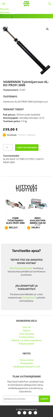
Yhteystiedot (26, 363)
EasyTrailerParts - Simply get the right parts (26, 3)
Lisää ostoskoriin (27, 147)
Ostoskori (5, 12)
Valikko (3, 3)
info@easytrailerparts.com (26, 366)
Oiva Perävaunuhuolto (21, 268)
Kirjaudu (4, 9)
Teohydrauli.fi (29, 297)
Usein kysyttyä (26, 333)
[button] (47, 29)
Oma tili (26, 327)
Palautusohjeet (26, 343)
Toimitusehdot (26, 337)
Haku (49, 3)
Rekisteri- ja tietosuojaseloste (27, 340)
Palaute (26, 330)
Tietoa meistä (26, 360)
